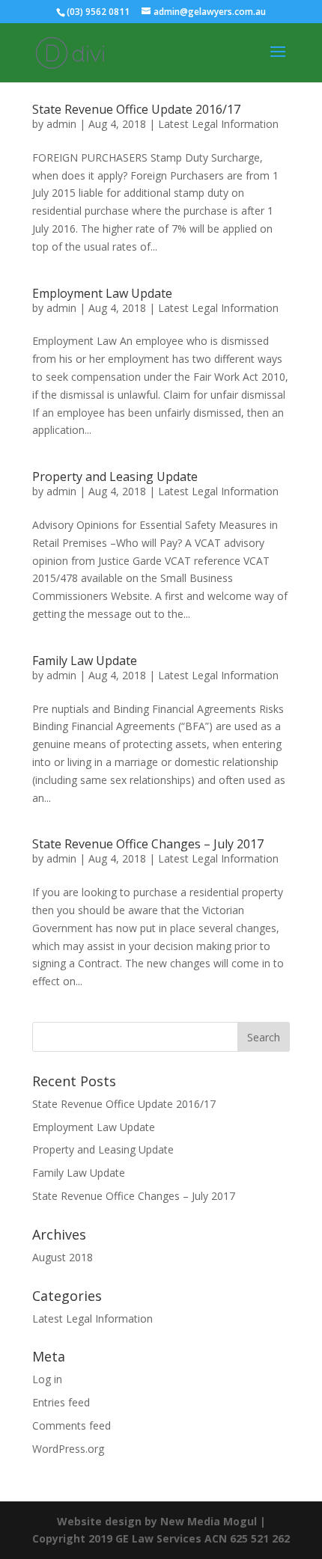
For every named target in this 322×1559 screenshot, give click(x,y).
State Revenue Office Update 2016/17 (136, 109)
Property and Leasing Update (115, 476)
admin (61, 124)
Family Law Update (84, 660)
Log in (47, 1379)
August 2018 (62, 1257)
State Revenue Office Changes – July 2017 (148, 844)
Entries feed (61, 1402)
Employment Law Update (102, 293)
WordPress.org (68, 1449)
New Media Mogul (208, 1521)
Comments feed (71, 1425)
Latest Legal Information (218, 124)
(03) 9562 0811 (98, 11)
